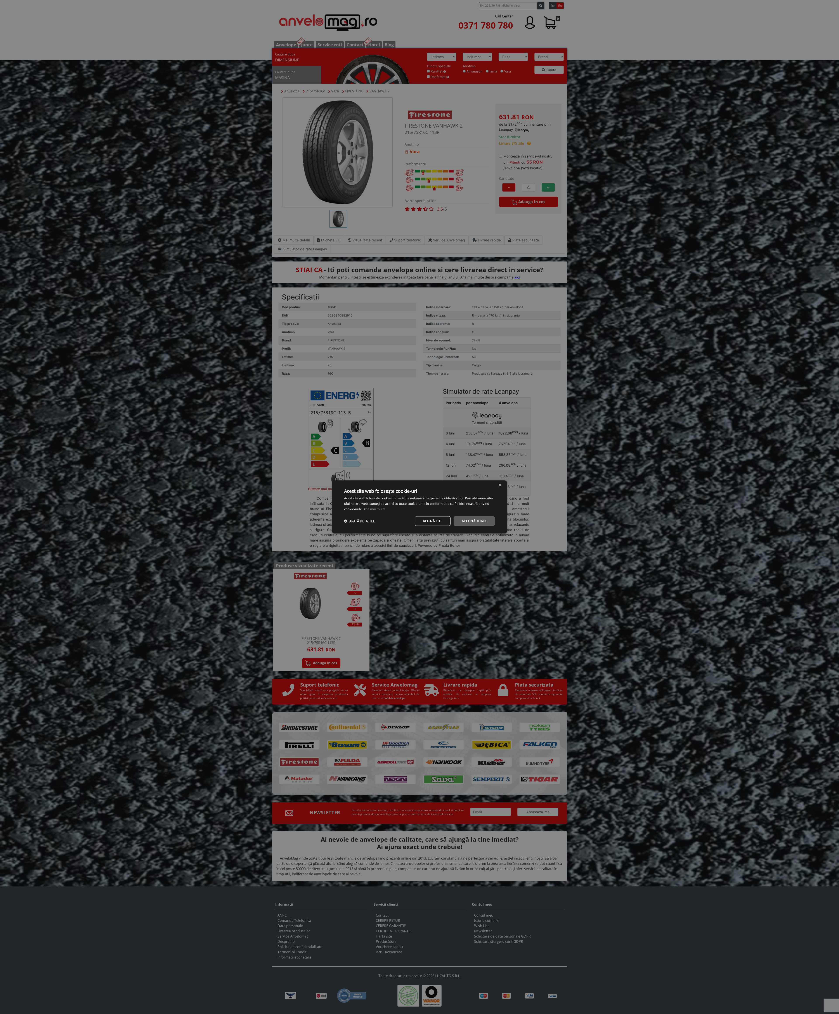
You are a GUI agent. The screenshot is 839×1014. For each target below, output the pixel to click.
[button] (359, 521)
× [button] (499, 485)
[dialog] (419, 506)
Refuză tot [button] (432, 521)
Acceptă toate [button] (474, 521)
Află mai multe (374, 509)
